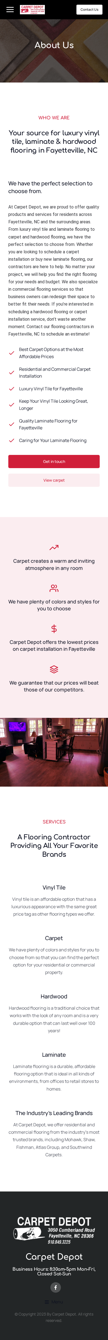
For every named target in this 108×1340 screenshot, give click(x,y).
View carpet (54, 480)
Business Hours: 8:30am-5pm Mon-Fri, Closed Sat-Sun (54, 1272)
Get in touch (54, 461)
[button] (54, 1302)
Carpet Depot (54, 1257)
